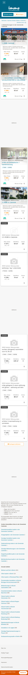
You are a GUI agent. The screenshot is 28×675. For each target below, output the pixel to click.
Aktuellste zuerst (20, 22)
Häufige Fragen (5, 652)
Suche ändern (9, 14)
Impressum (4, 662)
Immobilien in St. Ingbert (7, 627)
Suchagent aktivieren (14, 444)
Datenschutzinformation (7, 667)
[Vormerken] (24, 30)
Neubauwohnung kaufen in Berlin (10, 636)
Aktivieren (23, 672)
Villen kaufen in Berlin (7, 573)
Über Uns (3, 648)
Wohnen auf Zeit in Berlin (8, 570)
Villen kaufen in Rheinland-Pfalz (10, 577)
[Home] (14, 8)
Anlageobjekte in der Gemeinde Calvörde (12, 534)
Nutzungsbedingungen (6, 657)
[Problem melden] (24, 59)
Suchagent (20, 14)
